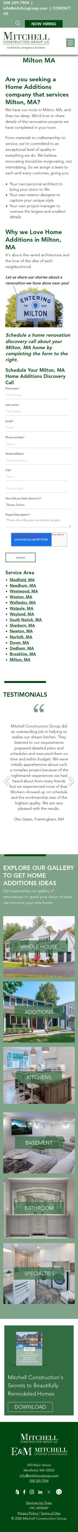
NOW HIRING (43, 23)
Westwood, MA (24, 591)
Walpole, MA (21, 608)
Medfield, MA (22, 579)
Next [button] (71, 780)
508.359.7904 (16, 2)
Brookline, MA (23, 653)
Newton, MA (21, 631)
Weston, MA (21, 596)
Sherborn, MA (22, 625)
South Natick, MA (26, 619)
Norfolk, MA (21, 636)
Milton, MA (20, 659)
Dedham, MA (22, 648)
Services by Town (39, 1503)
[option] (39, 773)
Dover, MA (19, 642)
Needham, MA (23, 585)
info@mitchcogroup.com (26, 8)
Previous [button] (7, 780)
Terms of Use (50, 1513)
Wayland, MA (22, 614)
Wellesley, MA (23, 602)
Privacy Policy (28, 1513)
